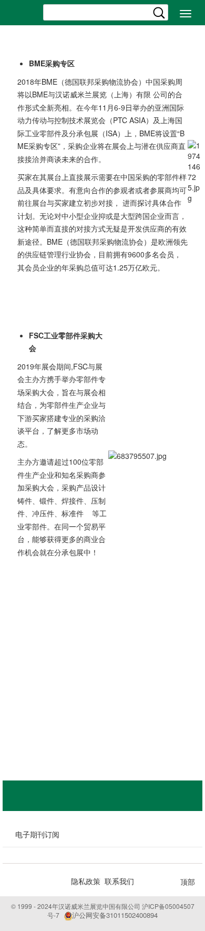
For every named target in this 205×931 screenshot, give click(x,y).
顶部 (187, 881)
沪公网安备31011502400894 (115, 915)
